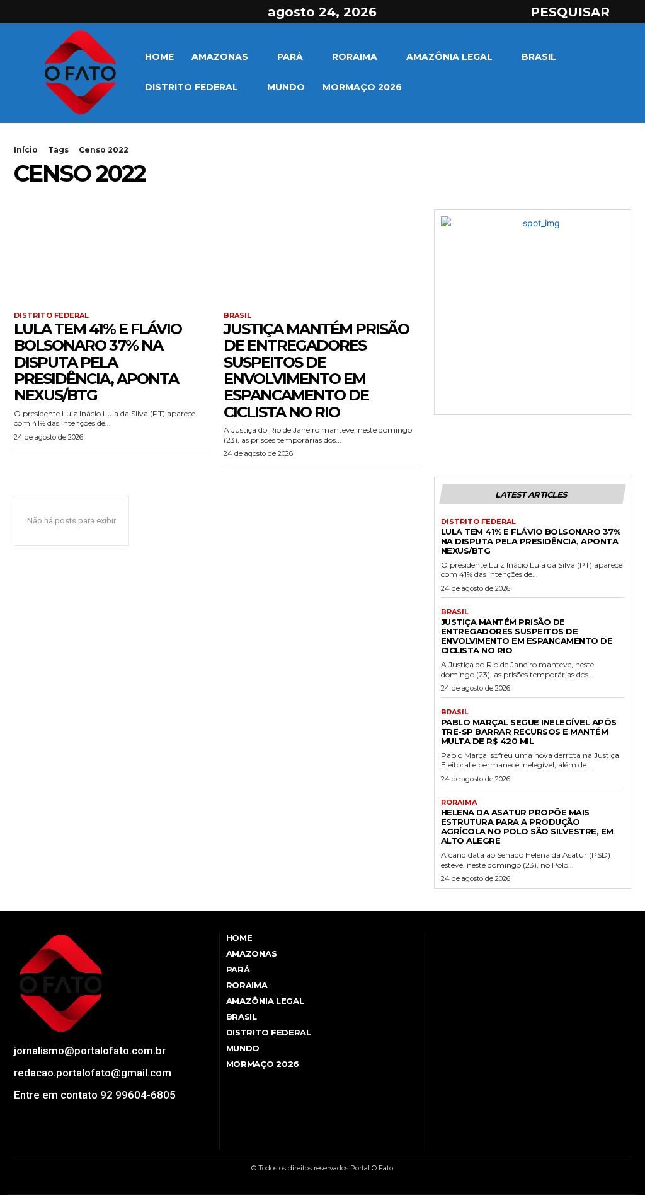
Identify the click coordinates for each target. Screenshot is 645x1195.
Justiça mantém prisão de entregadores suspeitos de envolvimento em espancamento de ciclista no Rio (316, 370)
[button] (581, 12)
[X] (65, 12)
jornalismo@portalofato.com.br (90, 1050)
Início (26, 149)
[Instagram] (43, 12)
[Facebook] (21, 12)
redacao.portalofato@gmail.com (92, 1072)
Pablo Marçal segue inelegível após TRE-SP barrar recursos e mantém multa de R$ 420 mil (529, 731)
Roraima (459, 802)
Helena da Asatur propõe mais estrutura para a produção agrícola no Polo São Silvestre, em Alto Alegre (527, 826)
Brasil (237, 316)
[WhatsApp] (87, 1141)
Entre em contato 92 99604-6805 (95, 1094)
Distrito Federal (51, 316)
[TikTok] (52, 1141)
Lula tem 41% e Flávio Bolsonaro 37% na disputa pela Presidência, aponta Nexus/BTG (97, 362)
